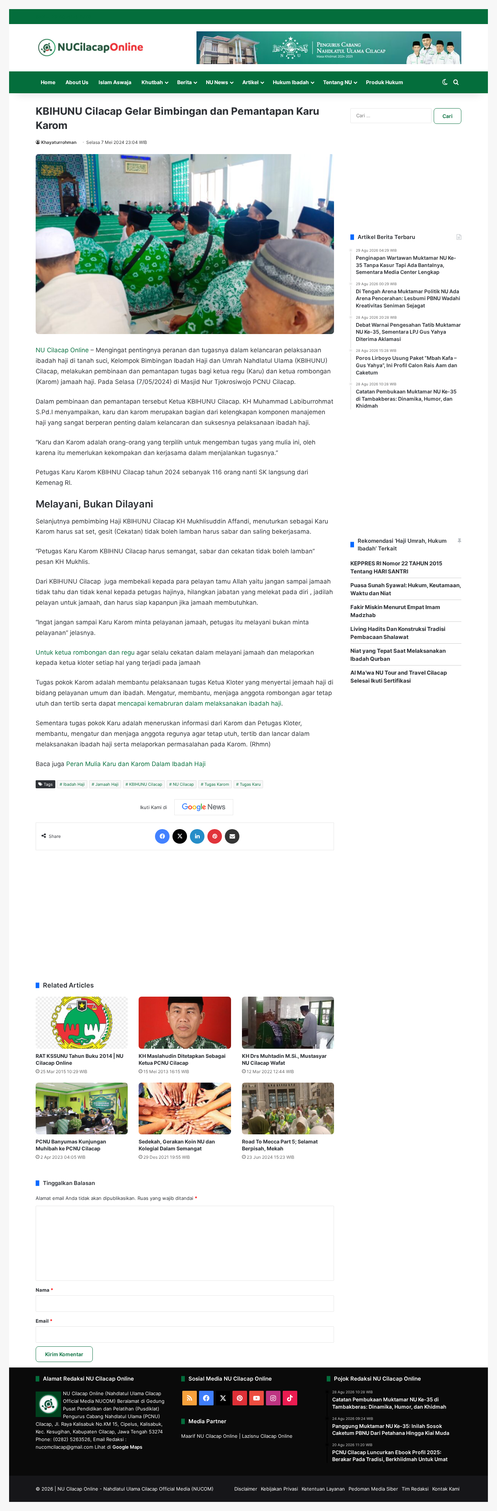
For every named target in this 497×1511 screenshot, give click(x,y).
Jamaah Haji (107, 784)
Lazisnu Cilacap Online (267, 1436)
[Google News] (203, 807)
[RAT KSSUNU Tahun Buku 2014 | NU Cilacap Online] (82, 1023)
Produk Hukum (384, 82)
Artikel (250, 82)
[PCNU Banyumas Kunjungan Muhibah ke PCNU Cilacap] (82, 1109)
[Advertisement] (185, 912)
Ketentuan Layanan (323, 1489)
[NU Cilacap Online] (90, 47)
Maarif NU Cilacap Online (209, 1436)
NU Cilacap (183, 784)
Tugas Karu (250, 784)
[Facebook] (162, 836)
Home (48, 82)
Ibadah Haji (74, 784)
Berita (184, 82)
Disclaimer (245, 1489)
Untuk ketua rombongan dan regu (85, 652)
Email (44, 1321)
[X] (179, 836)
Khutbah (152, 82)
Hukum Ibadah (291, 82)
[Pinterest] (214, 836)
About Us (76, 82)
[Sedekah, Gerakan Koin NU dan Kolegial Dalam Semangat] (185, 1109)
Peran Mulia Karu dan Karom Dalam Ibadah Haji (136, 764)
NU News (217, 82)
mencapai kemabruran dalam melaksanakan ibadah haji (199, 703)
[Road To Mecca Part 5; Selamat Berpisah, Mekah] (288, 1109)
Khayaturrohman (58, 142)
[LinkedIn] (197, 836)
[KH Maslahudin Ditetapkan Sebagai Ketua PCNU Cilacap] (185, 1023)
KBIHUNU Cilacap (145, 784)
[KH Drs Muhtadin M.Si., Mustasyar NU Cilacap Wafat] (288, 1023)
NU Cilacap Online (62, 350)
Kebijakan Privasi (279, 1489)
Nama (44, 1290)
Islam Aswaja (115, 82)
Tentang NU (337, 82)
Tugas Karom (216, 784)
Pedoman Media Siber (373, 1489)
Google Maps (127, 1447)
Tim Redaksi (415, 1489)
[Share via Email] (232, 836)
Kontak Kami (446, 1489)
